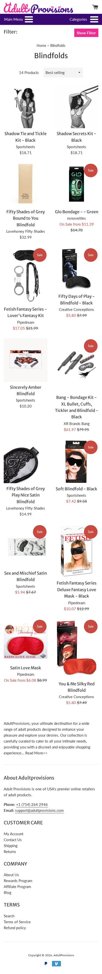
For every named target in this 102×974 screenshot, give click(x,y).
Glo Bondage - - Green (76, 211)
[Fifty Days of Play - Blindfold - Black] (76, 269)
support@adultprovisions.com (39, 810)
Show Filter (86, 33)
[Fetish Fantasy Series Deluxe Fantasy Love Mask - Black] (76, 551)
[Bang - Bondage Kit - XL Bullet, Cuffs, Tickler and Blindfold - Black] (76, 365)
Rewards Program (18, 880)
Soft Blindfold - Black (76, 489)
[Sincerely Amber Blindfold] (25, 360)
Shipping (11, 845)
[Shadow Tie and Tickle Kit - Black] (25, 106)
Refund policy (15, 927)
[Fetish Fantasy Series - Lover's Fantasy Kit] (25, 276)
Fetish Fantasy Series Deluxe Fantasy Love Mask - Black (77, 590)
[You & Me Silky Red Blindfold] (76, 648)
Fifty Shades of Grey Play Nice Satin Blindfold (25, 495)
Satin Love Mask (25, 668)
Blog (7, 892)
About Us (11, 874)
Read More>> (36, 753)
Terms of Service (17, 922)
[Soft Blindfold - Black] (76, 461)
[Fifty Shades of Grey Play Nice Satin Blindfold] (25, 461)
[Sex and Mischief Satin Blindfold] (25, 546)
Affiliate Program (17, 886)
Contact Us (13, 839)
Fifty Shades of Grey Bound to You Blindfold (25, 218)
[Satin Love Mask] (25, 640)
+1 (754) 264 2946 (32, 804)
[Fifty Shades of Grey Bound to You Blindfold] (25, 184)
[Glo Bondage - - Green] (76, 184)
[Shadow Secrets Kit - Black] (76, 106)
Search (9, 916)
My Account (13, 834)
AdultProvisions (63, 955)
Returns (10, 851)
